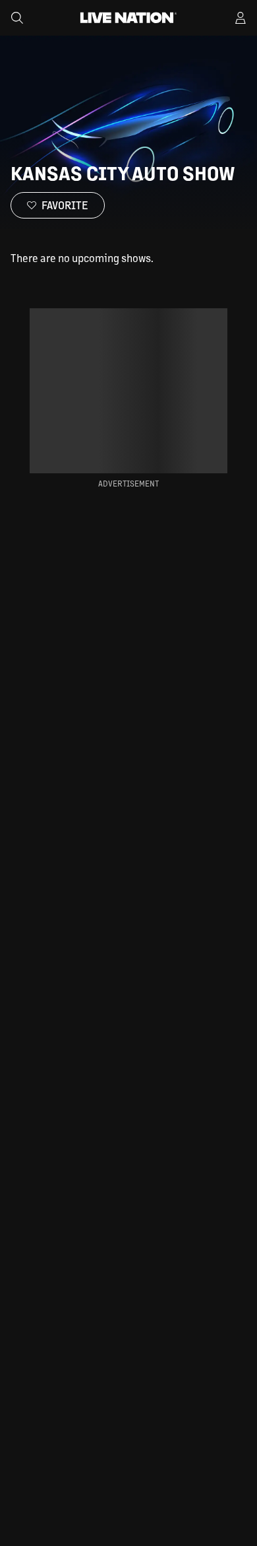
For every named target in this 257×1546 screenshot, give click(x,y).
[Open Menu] (240, 17)
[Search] (17, 17)
